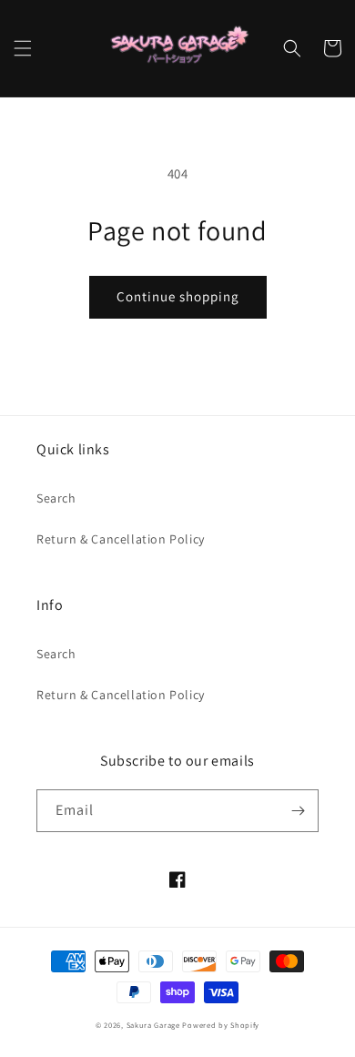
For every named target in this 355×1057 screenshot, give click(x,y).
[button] (23, 48)
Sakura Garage (153, 1025)
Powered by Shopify (220, 1025)
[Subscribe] (298, 810)
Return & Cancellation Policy (120, 539)
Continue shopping (178, 296)
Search (56, 498)
